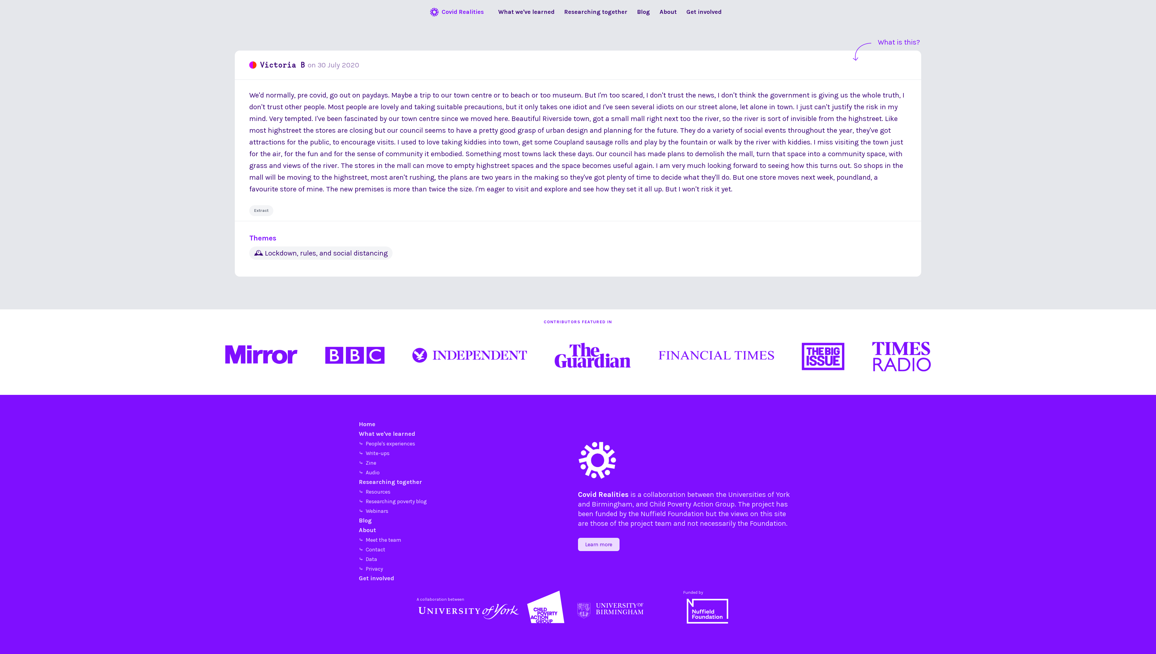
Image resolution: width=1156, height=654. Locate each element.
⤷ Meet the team (380, 540)
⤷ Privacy (371, 569)
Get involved (376, 578)
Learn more (598, 544)
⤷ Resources (374, 491)
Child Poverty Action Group (692, 504)
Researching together (390, 482)
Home (367, 424)
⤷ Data (368, 559)
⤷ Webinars (373, 511)
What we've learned (387, 433)
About (367, 530)
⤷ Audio (369, 472)
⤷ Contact (372, 549)
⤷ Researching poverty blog (393, 501)
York (783, 494)
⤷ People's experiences (387, 443)
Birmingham (612, 504)
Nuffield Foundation (672, 514)
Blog (365, 520)
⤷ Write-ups (374, 453)
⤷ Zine (367, 463)
